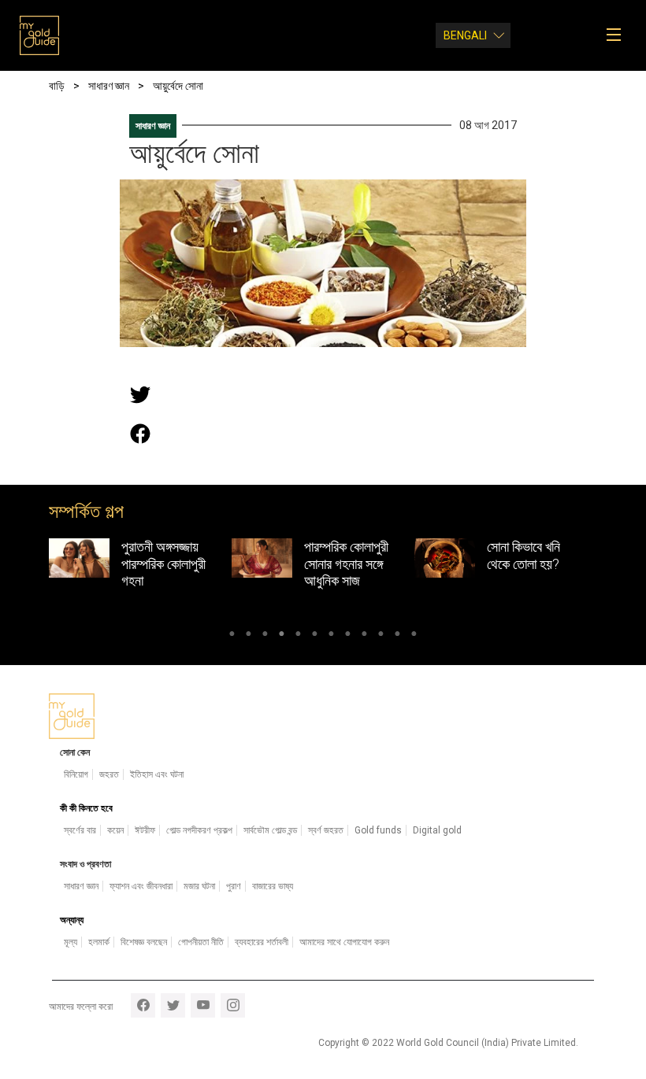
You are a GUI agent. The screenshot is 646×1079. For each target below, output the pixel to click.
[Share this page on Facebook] (140, 433)
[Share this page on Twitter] (140, 394)
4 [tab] (281, 636)
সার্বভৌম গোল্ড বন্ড (270, 830)
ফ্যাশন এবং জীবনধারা (141, 886)
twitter (173, 1005)
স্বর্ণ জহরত (325, 830)
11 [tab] (397, 636)
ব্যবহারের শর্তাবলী (261, 942)
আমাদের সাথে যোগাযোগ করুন (344, 942)
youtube (203, 1005)
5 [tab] (298, 636)
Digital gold (437, 830)
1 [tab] (232, 636)
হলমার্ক (99, 942)
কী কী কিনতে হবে (86, 808)
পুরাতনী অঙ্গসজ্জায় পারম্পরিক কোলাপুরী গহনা (163, 563)
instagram (233, 1005)
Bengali (465, 35)
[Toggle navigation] (619, 35)
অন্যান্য (72, 920)
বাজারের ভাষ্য (272, 886)
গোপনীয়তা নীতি (201, 942)
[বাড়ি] (39, 35)
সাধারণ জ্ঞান (153, 125)
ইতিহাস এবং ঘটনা (157, 774)
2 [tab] (248, 636)
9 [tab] (364, 636)
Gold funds (378, 830)
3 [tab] (265, 636)
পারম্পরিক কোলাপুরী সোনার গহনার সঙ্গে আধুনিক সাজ (346, 563)
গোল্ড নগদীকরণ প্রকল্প (199, 830)
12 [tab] (414, 636)
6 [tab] (314, 636)
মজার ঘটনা (199, 886)
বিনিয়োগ (76, 774)
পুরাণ (233, 886)
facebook (143, 1005)
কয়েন (115, 830)
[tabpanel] (140, 567)
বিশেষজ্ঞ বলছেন (144, 942)
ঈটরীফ (145, 830)
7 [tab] (331, 636)
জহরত (109, 774)
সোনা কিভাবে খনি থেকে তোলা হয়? (523, 555)
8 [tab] (348, 636)
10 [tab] (381, 636)
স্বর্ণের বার (80, 830)
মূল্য (70, 942)
